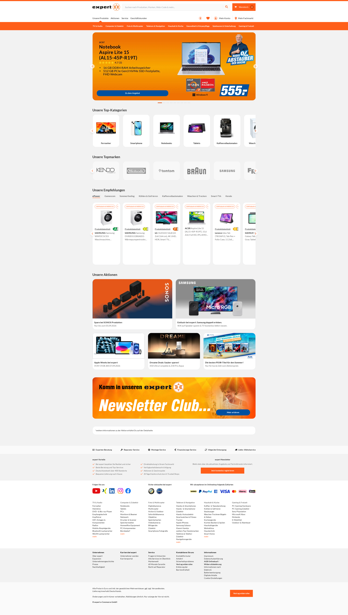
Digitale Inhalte (210, 575)
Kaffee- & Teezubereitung (214, 506)
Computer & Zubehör (115, 26)
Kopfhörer (96, 517)
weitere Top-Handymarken (187, 531)
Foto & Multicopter (135, 26)
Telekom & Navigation (155, 26)
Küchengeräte (210, 520)
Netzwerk (124, 517)
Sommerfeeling (127, 196)
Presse (95, 564)
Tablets (123, 509)
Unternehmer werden (129, 556)
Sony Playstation (239, 511)
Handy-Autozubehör (185, 514)
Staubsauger (209, 511)
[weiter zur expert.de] (103, 607)
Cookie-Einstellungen (213, 578)
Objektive (152, 517)
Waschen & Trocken (197, 196)
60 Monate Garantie (156, 564)
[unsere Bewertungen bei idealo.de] (159, 491)
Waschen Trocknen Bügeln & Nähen (215, 515)
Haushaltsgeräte (211, 525)
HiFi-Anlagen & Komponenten (98, 521)
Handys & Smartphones (186, 506)
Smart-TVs (216, 196)
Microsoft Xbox (238, 514)
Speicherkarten (154, 520)
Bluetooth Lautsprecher (102, 531)
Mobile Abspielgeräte (101, 528)
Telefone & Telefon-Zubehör (184, 535)
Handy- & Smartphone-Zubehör (186, 510)
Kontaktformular (183, 556)
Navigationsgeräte (184, 539)
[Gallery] (174, 170)
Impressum (208, 556)
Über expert (97, 556)
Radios (95, 525)
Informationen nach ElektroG (212, 568)
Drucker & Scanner (128, 520)
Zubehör (152, 528)
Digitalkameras (154, 506)
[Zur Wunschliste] (208, 18)
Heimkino (96, 509)
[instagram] (120, 491)
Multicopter (153, 509)
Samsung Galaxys (183, 525)
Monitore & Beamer (128, 514)
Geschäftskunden (138, 18)
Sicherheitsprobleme (185, 561)
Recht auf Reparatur (156, 567)
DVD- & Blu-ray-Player (102, 511)
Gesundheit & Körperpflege (197, 26)
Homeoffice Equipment (130, 525)
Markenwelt (153, 561)
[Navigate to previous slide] (92, 66)
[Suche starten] (226, 7)
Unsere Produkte (100, 18)
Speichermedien (127, 523)
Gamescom (110, 196)
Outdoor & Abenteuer (241, 523)
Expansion (96, 559)
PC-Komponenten (128, 528)
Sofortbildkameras (156, 514)
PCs (122, 511)
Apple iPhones (182, 523)
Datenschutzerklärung (213, 559)
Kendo (229, 196)
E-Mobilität (237, 520)
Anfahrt (179, 559)
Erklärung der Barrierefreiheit (182, 568)
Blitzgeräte (152, 525)
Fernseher (96, 506)
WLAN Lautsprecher (101, 534)
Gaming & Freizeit (246, 26)
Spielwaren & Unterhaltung (224, 26)
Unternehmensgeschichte (103, 561)
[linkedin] (112, 491)
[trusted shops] (151, 491)
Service (125, 18)
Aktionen (115, 18)
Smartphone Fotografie (158, 531)
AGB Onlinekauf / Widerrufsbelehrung (212, 562)
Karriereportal (126, 559)
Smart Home (209, 534)
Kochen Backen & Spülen (214, 523)
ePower (96, 196)
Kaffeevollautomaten (172, 196)
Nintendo (236, 517)
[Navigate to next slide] (255, 66)
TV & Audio (97, 26)
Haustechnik (209, 531)
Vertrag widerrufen (184, 564)
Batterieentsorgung (212, 572)
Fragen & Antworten (157, 556)
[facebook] (128, 491)
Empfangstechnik (99, 514)
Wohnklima (209, 528)
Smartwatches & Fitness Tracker (186, 518)
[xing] (104, 491)
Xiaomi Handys (182, 528)
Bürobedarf (125, 531)
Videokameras (154, 523)
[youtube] (96, 491)
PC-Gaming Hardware (241, 506)
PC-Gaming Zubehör (240, 509)
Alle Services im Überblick (159, 559)
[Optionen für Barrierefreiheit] (200, 18)
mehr (94, 536)
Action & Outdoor (156, 511)
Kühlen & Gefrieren (148, 196)
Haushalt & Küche (175, 26)
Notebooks (125, 506)
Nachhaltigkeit (98, 567)
